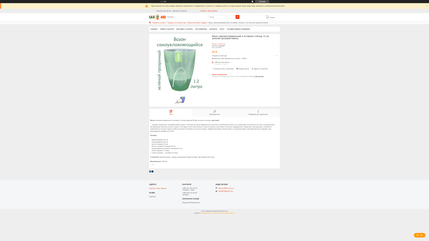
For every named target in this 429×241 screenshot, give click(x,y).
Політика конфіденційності (226, 213)
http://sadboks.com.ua (226, 188)
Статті (221, 29)
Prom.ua (225, 211)
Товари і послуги (167, 29)
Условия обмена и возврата (238, 29)
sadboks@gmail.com (225, 191)
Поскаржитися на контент (209, 213)
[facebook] (150, 172)
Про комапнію (201, 29)
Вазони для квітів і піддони (197, 23)
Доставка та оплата (184, 29)
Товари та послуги (159, 23)
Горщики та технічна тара (176, 23)
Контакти (213, 29)
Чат (421, 235)
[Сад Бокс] (157, 17)
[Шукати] (237, 17)
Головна (153, 29)
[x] (152, 172)
